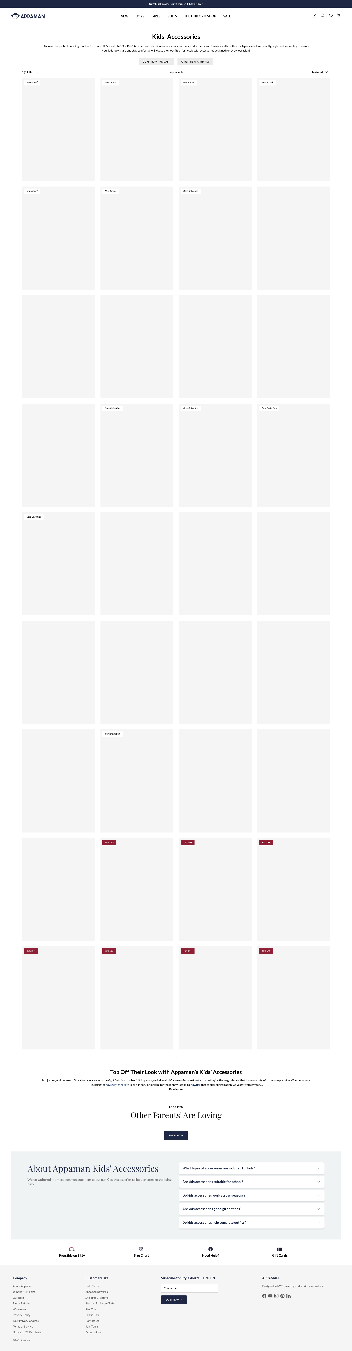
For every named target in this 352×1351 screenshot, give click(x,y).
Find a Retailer (22, 1303)
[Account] (314, 15)
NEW (125, 16)
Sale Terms (91, 1326)
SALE (227, 16)
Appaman (25, 1340)
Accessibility (93, 1332)
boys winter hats (116, 1084)
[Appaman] (28, 15)
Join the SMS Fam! (24, 1291)
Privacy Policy (21, 1315)
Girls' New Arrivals (195, 61)
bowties (196, 1084)
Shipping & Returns (97, 1297)
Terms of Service (23, 1326)
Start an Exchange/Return (101, 1303)
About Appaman (22, 1286)
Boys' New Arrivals (156, 61)
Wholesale (19, 1309)
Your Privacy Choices (26, 1320)
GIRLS (155, 16)
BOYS (140, 16)
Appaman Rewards (96, 1291)
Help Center (92, 1286)
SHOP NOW (176, 1135)
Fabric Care (92, 1315)
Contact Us (92, 1320)
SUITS (172, 16)
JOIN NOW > (174, 1299)
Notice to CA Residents (27, 1332)
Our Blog (18, 1297)
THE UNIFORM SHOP (200, 16)
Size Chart (91, 1309)
